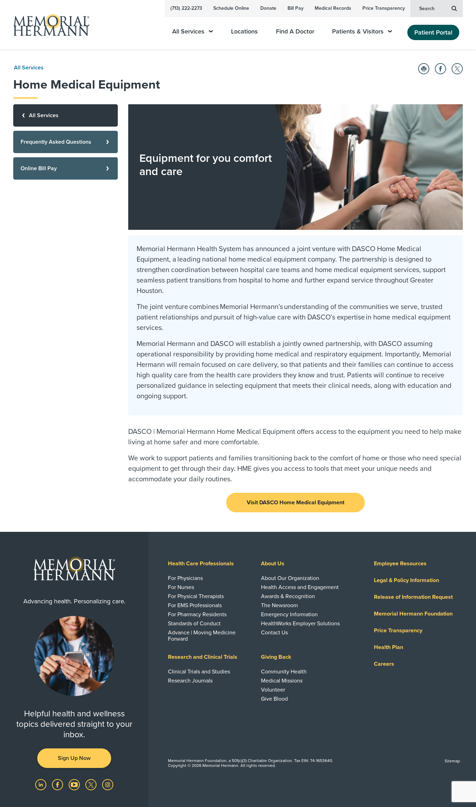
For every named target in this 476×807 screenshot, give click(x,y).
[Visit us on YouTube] (75, 784)
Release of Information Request (413, 597)
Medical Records (333, 8)
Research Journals (190, 681)
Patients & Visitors (358, 31)
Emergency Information (289, 614)
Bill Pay (295, 8)
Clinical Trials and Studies (199, 672)
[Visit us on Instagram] (107, 784)
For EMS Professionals (195, 605)
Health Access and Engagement (300, 587)
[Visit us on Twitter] (91, 784)
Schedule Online (231, 8)
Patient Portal (433, 32)
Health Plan (388, 647)
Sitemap (452, 761)
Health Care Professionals (201, 563)
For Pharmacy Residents (197, 614)
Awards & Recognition (288, 596)
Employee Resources (400, 563)
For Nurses (181, 587)
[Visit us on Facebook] (58, 784)
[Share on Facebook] (440, 68)
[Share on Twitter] (457, 68)
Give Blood (274, 699)
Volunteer (273, 690)
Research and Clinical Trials (202, 657)
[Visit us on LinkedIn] (41, 784)
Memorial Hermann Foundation (413, 613)
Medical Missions (281, 681)
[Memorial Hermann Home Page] (48, 24)
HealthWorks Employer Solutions (300, 623)
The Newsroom (279, 605)
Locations (244, 31)
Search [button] (427, 9)
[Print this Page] (423, 68)
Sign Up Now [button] (74, 758)
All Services (188, 31)
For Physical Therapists (196, 596)
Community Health (284, 672)
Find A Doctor (295, 31)
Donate (268, 8)
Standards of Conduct (194, 623)
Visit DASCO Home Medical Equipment (295, 502)
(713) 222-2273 (186, 8)
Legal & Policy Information (406, 580)
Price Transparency (383, 8)
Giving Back (276, 657)
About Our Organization (290, 578)
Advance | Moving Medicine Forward (202, 635)
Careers (384, 664)
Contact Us (274, 632)
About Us (272, 563)
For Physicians (185, 578)
